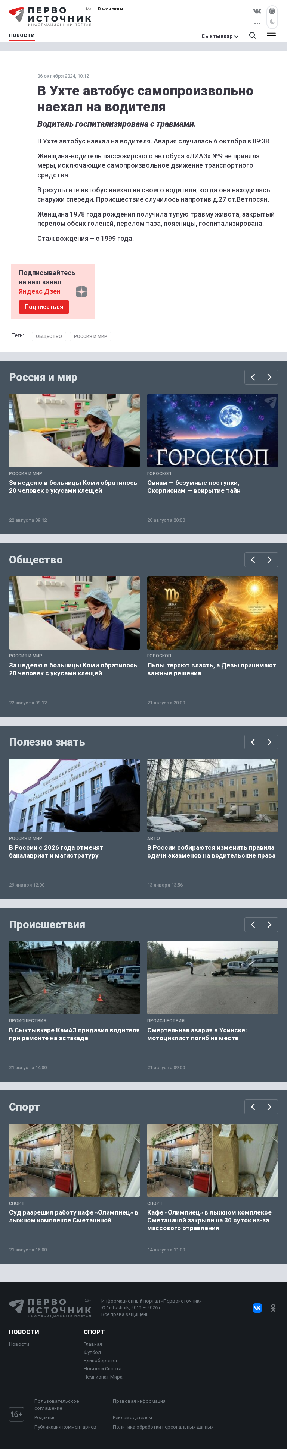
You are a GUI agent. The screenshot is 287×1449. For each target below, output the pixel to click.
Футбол (92, 1352)
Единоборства (100, 1360)
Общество (49, 336)
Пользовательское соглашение (56, 1404)
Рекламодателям (132, 1417)
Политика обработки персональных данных (163, 1427)
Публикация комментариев (65, 1427)
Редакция (45, 1417)
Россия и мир (90, 336)
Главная (93, 1344)
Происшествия (47, 924)
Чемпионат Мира (103, 1377)
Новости (24, 1332)
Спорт (24, 1107)
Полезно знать (47, 742)
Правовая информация (139, 1401)
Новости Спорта (102, 1368)
